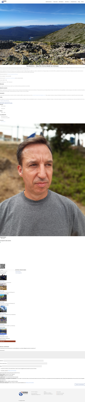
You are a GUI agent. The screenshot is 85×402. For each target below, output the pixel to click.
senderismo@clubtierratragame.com (39, 95)
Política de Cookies (60, 394)
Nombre (1, 360)
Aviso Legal (59, 391)
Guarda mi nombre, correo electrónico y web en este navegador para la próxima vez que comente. (19, 368)
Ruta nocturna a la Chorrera (5, 282)
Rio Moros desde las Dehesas (12, 74)
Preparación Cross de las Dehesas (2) (7, 303)
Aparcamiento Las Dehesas (10, 78)
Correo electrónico (3, 363)
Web (1, 366)
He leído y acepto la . (8, 370)
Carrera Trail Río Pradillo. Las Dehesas (7, 325)
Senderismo (3, 121)
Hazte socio (55, 1)
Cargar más (2, 341)
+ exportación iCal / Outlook (5, 101)
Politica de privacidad (60, 393)
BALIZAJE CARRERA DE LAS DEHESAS (8, 314)
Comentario (2, 350)
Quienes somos (48, 1)
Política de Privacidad (12, 370)
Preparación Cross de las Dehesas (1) (7, 292)
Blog (79, 1)
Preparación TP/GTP (4, 336)
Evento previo (18, 271)
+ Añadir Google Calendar (4, 100)
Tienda (82, 1)
